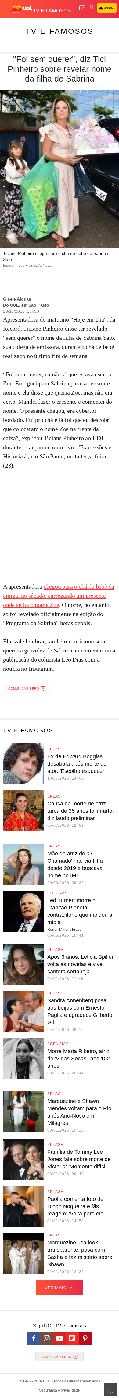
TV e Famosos (60, 31)
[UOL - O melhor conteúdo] (22, 9)
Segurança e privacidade (59, 1390)
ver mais (55, 1287)
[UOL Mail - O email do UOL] (82, 8)
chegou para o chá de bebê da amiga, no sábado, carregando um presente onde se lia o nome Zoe (58, 595)
